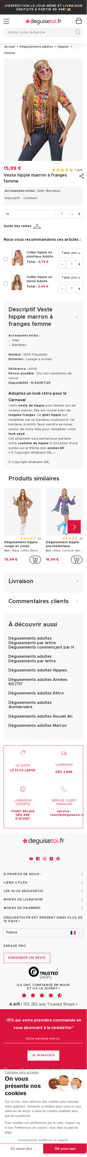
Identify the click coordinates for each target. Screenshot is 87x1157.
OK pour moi (65, 1148)
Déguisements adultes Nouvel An (40, 716)
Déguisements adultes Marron (37, 726)
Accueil (10, 46)
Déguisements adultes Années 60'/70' (37, 682)
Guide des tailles (17, 226)
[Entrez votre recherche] (77, 33)
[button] (43, 932)
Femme (9, 52)
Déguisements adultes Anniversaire (30, 705)
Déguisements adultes (36, 46)
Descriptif (12, 198)
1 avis (79, 170)
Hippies (62, 46)
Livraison (30, 198)
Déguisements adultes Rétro (36, 693)
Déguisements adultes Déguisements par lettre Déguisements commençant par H (41, 642)
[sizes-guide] (38, 226)
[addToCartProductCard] (35, 560)
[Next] (74, 526)
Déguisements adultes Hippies (37, 670)
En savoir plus (21, 1148)
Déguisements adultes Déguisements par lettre (32, 659)
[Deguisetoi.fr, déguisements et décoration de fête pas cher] (43, 21)
